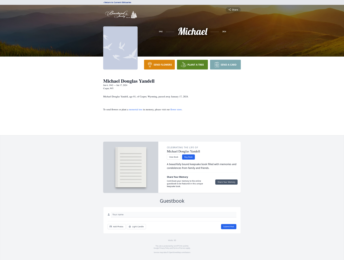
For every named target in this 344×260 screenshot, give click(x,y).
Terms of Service (179, 248)
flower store (176, 109)
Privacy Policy (164, 248)
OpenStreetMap (175, 252)
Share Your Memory (226, 182)
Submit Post (228, 226)
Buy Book (188, 157)
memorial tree (135, 109)
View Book (173, 157)
